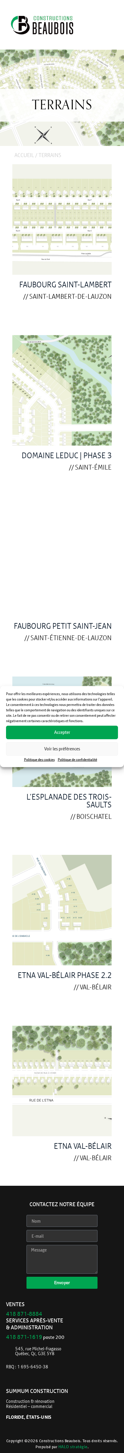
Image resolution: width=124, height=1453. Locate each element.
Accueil (24, 155)
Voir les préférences (62, 749)
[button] (109, 26)
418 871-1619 (24, 1336)
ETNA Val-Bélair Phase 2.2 (65, 975)
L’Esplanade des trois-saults (69, 801)
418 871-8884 (24, 1313)
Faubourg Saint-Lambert (65, 284)
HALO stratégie (73, 1446)
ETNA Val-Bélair (83, 1146)
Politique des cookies (39, 759)
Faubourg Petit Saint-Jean (63, 626)
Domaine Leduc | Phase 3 (67, 455)
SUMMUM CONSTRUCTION (37, 1391)
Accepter (62, 732)
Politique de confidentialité (77, 759)
